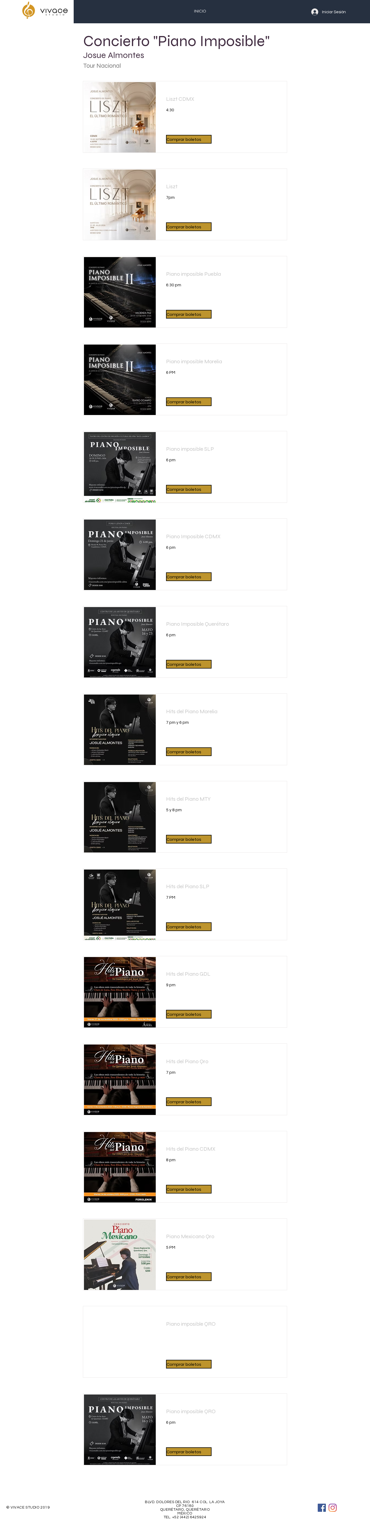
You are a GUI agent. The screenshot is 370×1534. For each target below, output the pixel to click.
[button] (189, 139)
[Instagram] (333, 1508)
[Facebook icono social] (322, 1508)
